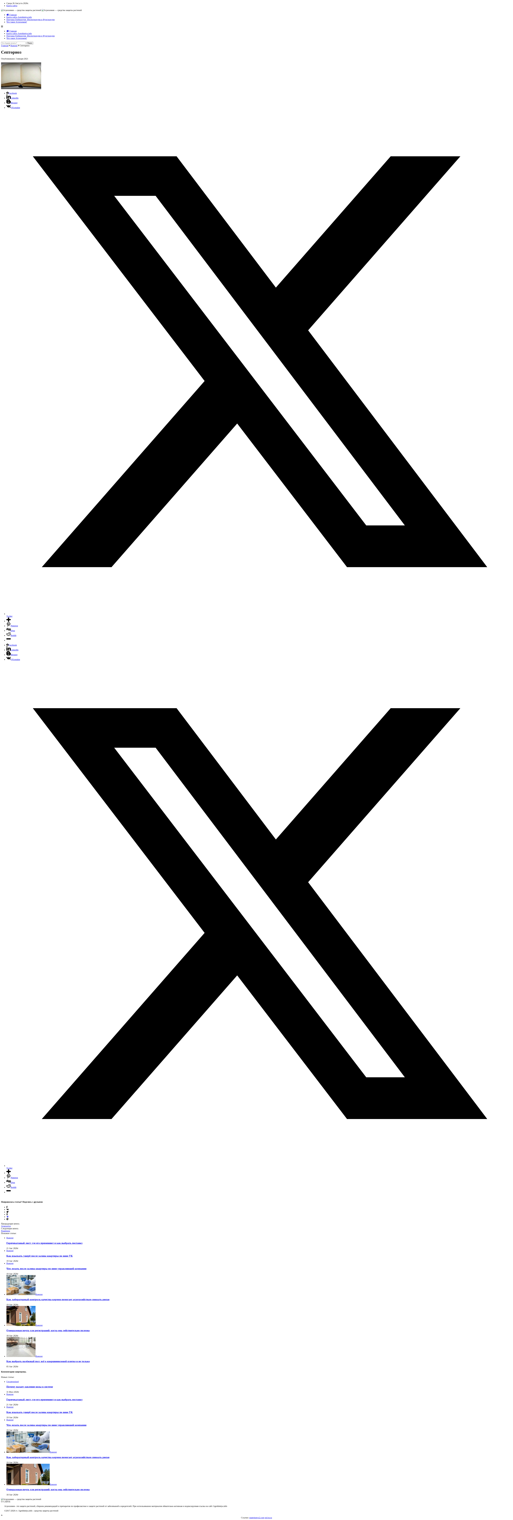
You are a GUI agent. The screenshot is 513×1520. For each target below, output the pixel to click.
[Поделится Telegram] (7, 1217)
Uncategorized (12, 1381)
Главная (13, 15)
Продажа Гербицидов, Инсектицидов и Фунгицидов (30, 19)
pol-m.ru (268, 1518)
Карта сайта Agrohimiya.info (19, 17)
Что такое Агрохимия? (16, 22)
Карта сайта (11, 6)
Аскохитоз (6, 1226)
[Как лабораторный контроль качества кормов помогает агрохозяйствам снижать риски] (21, 1294)
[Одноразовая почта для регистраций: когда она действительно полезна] (21, 1325)
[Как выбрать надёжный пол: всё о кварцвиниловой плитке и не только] (21, 1356)
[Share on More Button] (8, 621)
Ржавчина (5, 1231)
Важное (14, 45)
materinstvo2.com (256, 1518)
